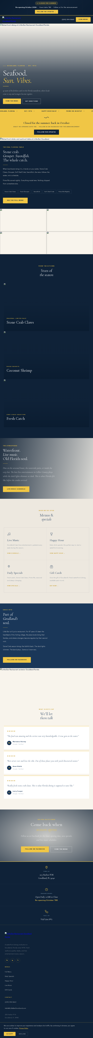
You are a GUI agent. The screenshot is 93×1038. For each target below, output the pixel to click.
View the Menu (12, 101)
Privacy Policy (23, 1028)
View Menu (83, 19)
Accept (9, 1034)
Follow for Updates (46, 132)
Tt (18, 960)
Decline (22, 1034)
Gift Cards (8, 990)
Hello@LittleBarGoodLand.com (15, 1008)
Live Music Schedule (16, 489)
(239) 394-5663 (68, 19)
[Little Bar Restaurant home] (46, 936)
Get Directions (31, 101)
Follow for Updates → (46, 11)
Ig (12, 960)
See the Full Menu (15, 200)
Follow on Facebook (17, 659)
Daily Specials (9, 976)
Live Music (8, 985)
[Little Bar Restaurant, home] (14, 19)
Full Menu (8, 972)
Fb (7, 960)
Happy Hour (9, 981)
